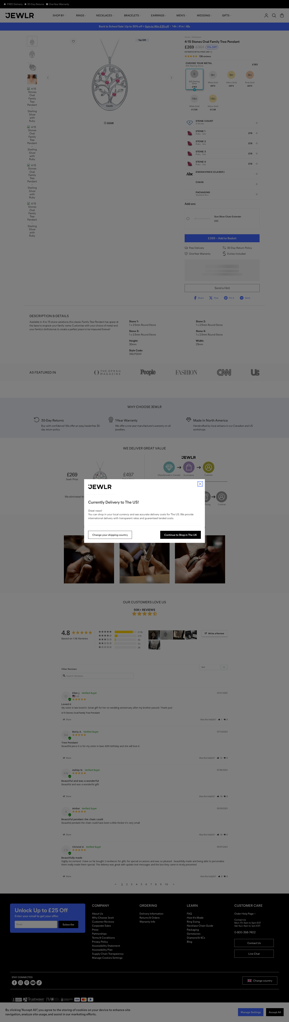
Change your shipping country (110, 534)
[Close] (200, 484)
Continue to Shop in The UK (180, 534)
